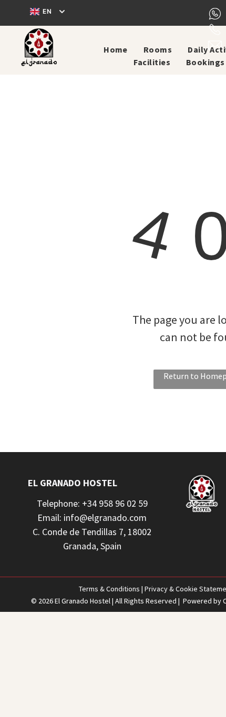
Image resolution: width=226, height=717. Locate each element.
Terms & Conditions (109, 588)
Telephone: (58, 503)
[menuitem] (116, 49)
